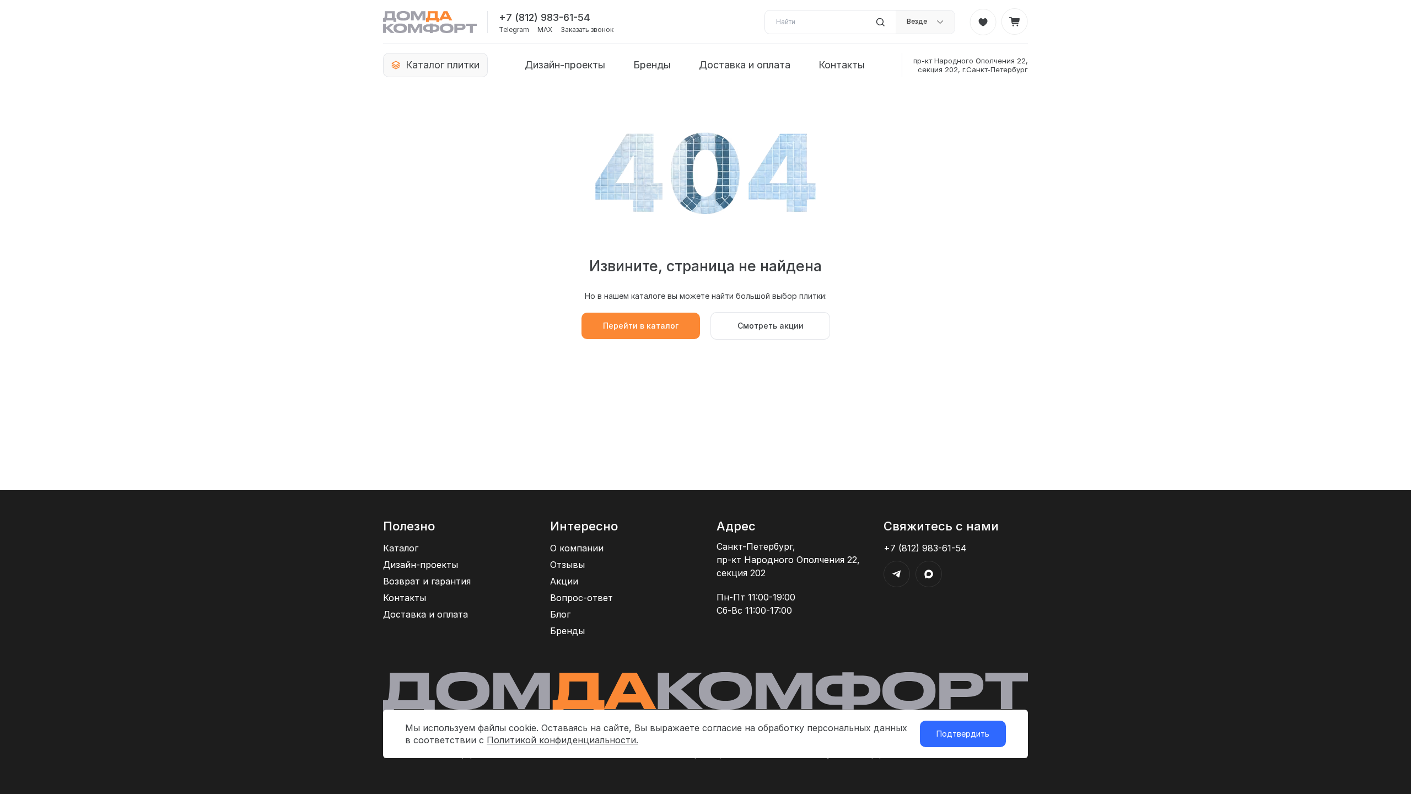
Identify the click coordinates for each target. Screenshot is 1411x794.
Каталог (400, 548)
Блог (560, 614)
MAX (544, 29)
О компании (577, 548)
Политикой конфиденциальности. (562, 739)
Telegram (514, 29)
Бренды (652, 65)
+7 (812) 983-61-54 (544, 17)
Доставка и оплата (744, 65)
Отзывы (567, 564)
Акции (564, 581)
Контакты (841, 65)
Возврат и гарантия (427, 581)
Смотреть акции (770, 325)
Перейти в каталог (640, 325)
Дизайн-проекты (565, 65)
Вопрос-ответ (581, 597)
